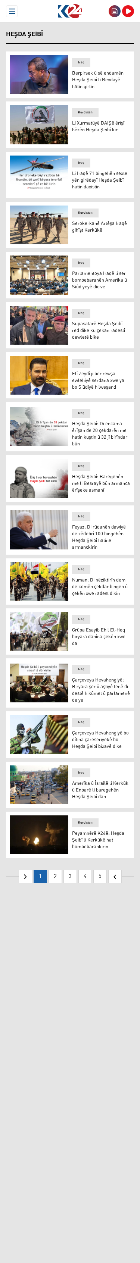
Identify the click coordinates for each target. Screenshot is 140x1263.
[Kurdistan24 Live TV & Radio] (128, 11)
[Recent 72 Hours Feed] (115, 11)
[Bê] (115, 876)
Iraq (81, 62)
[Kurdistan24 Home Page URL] (70, 11)
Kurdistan (85, 112)
